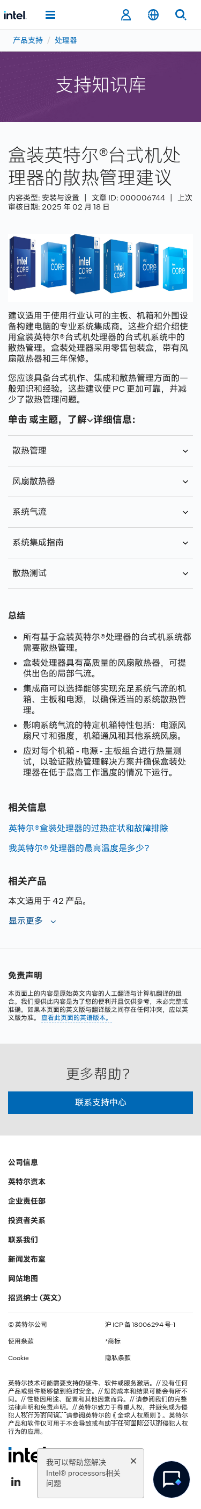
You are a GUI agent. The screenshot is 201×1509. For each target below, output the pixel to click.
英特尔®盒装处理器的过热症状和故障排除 (88, 828)
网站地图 (23, 1278)
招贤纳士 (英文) (34, 1298)
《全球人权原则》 (136, 1415)
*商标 (113, 1341)
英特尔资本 (27, 1182)
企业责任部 (27, 1201)
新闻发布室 (27, 1259)
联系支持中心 (100, 1102)
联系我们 (23, 1240)
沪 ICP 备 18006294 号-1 (140, 1324)
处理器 (66, 40)
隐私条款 (118, 1358)
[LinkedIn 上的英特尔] (15, 1481)
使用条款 (21, 1341)
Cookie (18, 1358)
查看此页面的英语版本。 (76, 1018)
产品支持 (28, 40)
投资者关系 (27, 1220)
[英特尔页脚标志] (28, 1455)
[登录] (125, 15)
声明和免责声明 (43, 1407)
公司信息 (23, 1162)
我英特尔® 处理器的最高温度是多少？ (81, 848)
